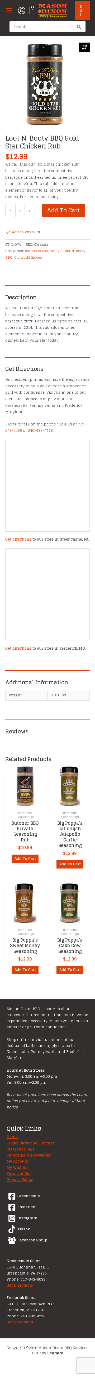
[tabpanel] (47, 85)
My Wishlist (18, 1167)
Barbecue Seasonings (43, 251)
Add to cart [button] (25, 858)
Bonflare (55, 1353)
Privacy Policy (20, 1179)
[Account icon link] (22, 10)
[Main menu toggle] (9, 10)
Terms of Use (19, 1173)
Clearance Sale (21, 1149)
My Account (17, 1161)
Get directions (18, 539)
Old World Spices (28, 257)
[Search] (79, 27)
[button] (82, 10)
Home (12, 1137)
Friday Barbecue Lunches (31, 1143)
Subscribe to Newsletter (29, 1155)
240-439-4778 (40, 430)
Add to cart (63, 210)
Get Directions (20, 1285)
